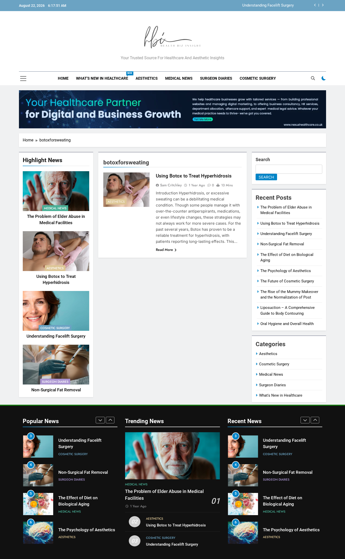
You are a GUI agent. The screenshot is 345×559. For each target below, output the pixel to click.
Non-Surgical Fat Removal (56, 390)
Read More (164, 249)
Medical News (178, 78)
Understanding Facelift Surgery (268, 6)
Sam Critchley (171, 185)
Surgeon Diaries (216, 78)
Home (63, 78)
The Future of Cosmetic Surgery (287, 281)
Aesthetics (147, 78)
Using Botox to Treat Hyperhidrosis (194, 176)
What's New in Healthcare (280, 395)
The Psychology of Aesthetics (285, 271)
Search (263, 159)
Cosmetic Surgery (258, 78)
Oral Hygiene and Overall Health (287, 323)
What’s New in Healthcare (104, 76)
